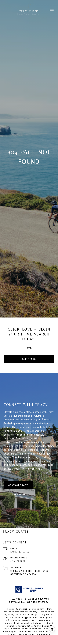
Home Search (29, 359)
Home (29, 348)
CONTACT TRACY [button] (18, 485)
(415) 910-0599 (17, 561)
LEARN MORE (18, 494)
